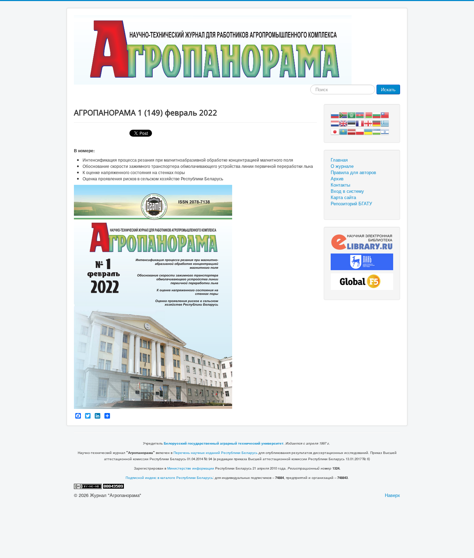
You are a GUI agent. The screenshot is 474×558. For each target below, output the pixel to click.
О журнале (342, 166)
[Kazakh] (343, 131)
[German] (376, 122)
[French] (360, 122)
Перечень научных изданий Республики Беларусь (215, 452)
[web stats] (113, 485)
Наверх (392, 495)
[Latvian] (351, 131)
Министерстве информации (190, 468)
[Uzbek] (376, 131)
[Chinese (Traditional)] (385, 114)
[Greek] (385, 122)
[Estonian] (351, 122)
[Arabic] (351, 114)
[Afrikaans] (343, 114)
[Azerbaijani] (360, 114)
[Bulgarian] (376, 114)
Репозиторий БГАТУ (351, 203)
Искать (388, 89)
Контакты (340, 185)
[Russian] (335, 114)
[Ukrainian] (368, 131)
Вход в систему (347, 191)
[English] (343, 122)
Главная (339, 160)
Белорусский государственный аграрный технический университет (223, 443)
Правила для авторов (353, 172)
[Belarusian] (368, 114)
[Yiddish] (385, 131)
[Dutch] (335, 122)
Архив (337, 178)
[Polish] (360, 131)
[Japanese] (335, 131)
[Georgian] (368, 122)
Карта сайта (343, 197)
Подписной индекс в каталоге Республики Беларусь (169, 477)
